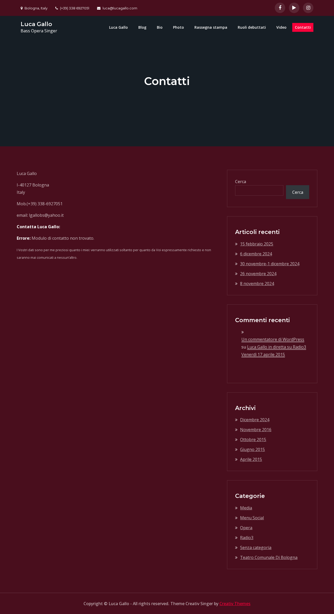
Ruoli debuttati (252, 27)
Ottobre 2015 (253, 439)
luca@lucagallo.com (120, 8)
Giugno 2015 (252, 449)
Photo (178, 27)
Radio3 (246, 537)
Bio (160, 27)
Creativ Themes (234, 603)
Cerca (240, 181)
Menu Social (252, 518)
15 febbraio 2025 (256, 244)
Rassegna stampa (210, 27)
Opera (246, 528)
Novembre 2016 (255, 429)
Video (281, 27)
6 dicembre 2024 (256, 254)
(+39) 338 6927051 (74, 8)
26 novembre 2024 (258, 273)
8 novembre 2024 (257, 283)
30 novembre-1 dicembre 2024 (269, 264)
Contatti (303, 27)
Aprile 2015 (251, 459)
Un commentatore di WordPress (272, 339)
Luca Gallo (36, 24)
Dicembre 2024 (254, 420)
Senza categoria (255, 547)
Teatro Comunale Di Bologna (268, 557)
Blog (142, 27)
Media (246, 508)
